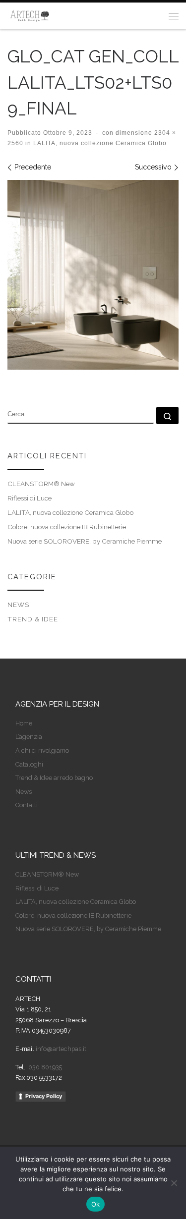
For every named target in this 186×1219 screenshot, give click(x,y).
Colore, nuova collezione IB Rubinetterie (66, 527)
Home (23, 723)
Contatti (26, 805)
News (18, 605)
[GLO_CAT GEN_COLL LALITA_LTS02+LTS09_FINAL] (93, 275)
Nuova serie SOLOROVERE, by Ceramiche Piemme (84, 541)
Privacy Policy (43, 1096)
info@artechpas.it (61, 1049)
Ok (95, 1204)
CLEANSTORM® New (41, 484)
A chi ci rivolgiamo (42, 750)
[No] (174, 1183)
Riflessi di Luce (29, 498)
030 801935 (44, 1067)
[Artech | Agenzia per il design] (29, 14)
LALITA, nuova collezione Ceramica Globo (99, 143)
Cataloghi (29, 764)
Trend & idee (32, 619)
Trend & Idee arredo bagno (54, 777)
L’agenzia (28, 736)
